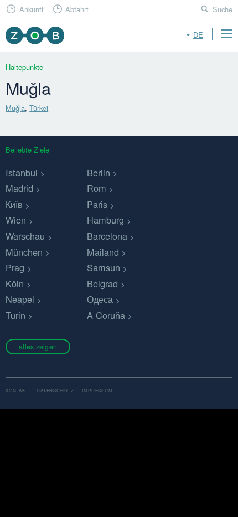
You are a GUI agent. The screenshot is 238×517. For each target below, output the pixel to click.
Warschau (25, 235)
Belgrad (102, 283)
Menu (226, 33)
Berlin (98, 172)
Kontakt (17, 390)
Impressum (97, 390)
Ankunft (31, 9)
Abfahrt (77, 9)
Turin (15, 315)
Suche (222, 9)
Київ (14, 204)
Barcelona (107, 235)
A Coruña (106, 315)
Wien (16, 219)
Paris (97, 204)
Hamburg (105, 219)
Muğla (15, 108)
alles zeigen (38, 346)
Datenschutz (55, 390)
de (198, 34)
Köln (15, 283)
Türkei (38, 108)
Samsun (103, 267)
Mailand (103, 251)
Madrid (19, 188)
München (24, 251)
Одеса (100, 299)
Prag (15, 267)
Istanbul (22, 172)
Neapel (20, 299)
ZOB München (35, 35)
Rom (96, 188)
